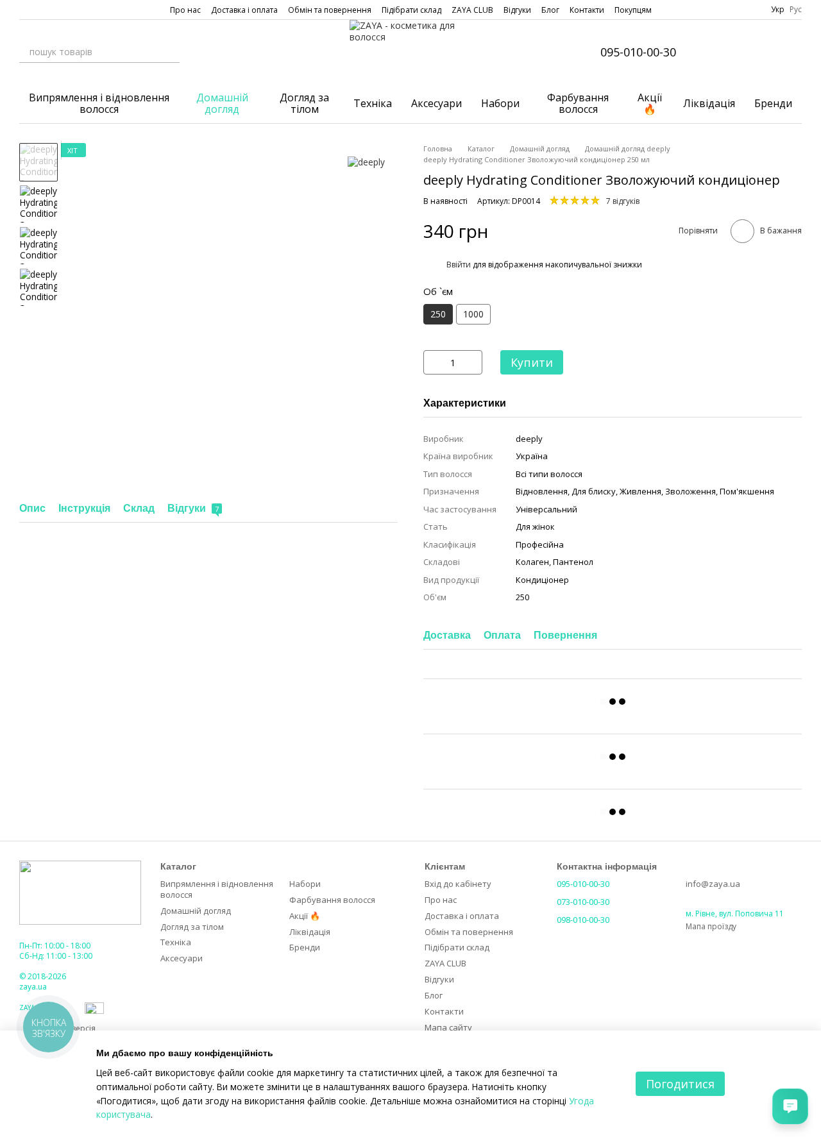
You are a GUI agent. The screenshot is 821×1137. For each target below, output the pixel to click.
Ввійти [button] (458, 264)
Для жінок (535, 526)
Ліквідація (709, 103)
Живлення (640, 491)
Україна (532, 456)
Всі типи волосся (549, 474)
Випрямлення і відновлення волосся (99, 103)
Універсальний (546, 509)
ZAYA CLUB (472, 9)
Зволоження (690, 491)
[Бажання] (758, 52)
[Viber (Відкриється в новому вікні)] (55, 9)
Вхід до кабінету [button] (458, 883)
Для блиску (593, 491)
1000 (473, 314)
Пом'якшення (747, 491)
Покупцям (633, 9)
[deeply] (366, 162)
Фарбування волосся (578, 103)
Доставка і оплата (244, 9)
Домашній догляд (222, 103)
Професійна (540, 544)
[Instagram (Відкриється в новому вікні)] (24, 9)
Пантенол (573, 562)
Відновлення (542, 491)
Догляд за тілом (304, 103)
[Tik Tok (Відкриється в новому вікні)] (86, 9)
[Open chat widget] (790, 1106)
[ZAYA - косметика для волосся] (80, 891)
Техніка (372, 103)
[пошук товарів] (169, 52)
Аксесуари (436, 103)
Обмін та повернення (329, 9)
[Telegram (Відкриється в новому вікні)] (70, 9)
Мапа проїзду (711, 926)
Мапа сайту (448, 1027)
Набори (500, 103)
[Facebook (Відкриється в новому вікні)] (40, 9)
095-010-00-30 (638, 52)
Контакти (587, 9)
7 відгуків (622, 201)
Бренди (773, 103)
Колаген (532, 562)
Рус (796, 9)
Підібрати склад (411, 9)
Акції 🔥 (650, 103)
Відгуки (517, 9)
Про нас (185, 9)
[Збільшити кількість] (473, 362)
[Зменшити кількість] (433, 362)
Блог (550, 9)
